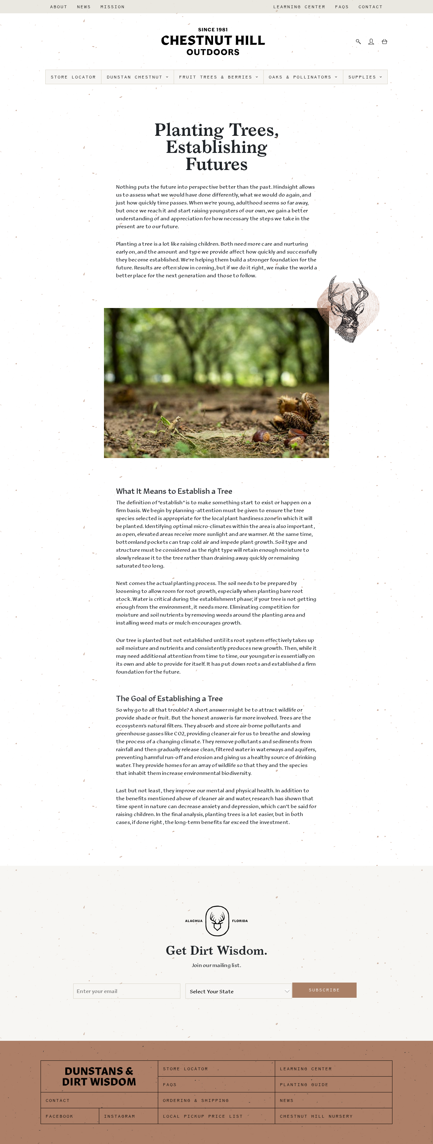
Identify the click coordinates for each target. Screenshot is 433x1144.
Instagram (119, 1116)
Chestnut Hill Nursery (316, 1116)
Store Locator (73, 77)
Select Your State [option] (212, 991)
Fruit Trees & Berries (217, 77)
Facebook (60, 1116)
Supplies (364, 77)
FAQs (342, 6)
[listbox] (238, 991)
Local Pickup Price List (203, 1116)
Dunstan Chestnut (136, 77)
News (84, 6)
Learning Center (299, 6)
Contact (371, 6)
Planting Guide (304, 1084)
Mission (112, 6)
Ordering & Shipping (196, 1100)
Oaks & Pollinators (302, 77)
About (59, 6)
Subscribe (324, 990)
